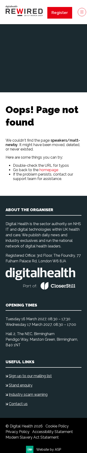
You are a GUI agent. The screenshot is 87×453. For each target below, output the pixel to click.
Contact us (18, 404)
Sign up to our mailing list (30, 376)
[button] (59, 13)
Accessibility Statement (52, 432)
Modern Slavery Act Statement (32, 437)
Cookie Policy (57, 426)
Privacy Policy (17, 432)
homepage (48, 170)
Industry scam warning (28, 394)
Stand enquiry (20, 385)
